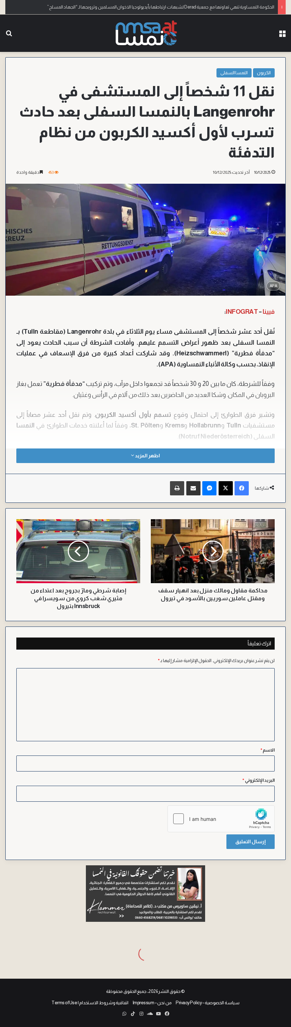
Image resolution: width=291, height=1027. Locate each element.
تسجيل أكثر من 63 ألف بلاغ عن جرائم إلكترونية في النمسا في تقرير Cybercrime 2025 (199, 7)
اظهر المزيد (147, 455)
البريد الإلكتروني (258, 780)
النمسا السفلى (234, 72)
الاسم (267, 750)
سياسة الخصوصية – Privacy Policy (208, 1002)
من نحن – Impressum (152, 1002)
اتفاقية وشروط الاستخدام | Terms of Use (89, 1002)
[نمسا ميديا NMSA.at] (145, 33)
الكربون (264, 72)
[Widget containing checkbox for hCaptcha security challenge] (221, 818)
